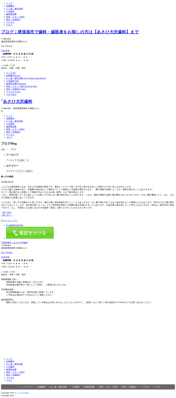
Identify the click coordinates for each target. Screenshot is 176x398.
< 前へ (4, 215)
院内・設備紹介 (13, 19)
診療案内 (10, 6)
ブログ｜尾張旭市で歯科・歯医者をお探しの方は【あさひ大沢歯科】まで (70, 31)
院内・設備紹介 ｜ (132, 387)
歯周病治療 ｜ (91, 387)
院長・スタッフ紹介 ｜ (110, 387)
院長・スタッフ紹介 (15, 17)
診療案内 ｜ (43, 387)
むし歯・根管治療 (14, 9)
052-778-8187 (7, 253)
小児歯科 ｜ (78, 387)
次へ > (10, 215)
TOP (3, 149)
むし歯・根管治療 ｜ (60, 387)
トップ (9, 3)
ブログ (9, 25)
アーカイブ (11, 160)
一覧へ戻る (6, 212)
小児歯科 (10, 11)
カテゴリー (11, 171)
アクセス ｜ (148, 387)
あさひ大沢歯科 (21, 393)
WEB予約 (5, 51)
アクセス (10, 22)
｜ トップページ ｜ (26, 387)
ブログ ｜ (159, 387)
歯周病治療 (11, 14)
